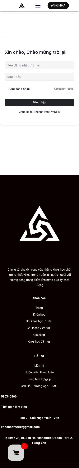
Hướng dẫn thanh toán (39, 372)
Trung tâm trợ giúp (39, 379)
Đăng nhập (58, 5)
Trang (39, 308)
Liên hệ (39, 365)
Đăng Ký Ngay (52, 111)
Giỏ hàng (39, 335)
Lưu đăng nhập (20, 88)
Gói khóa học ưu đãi (39, 321)
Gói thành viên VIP (39, 328)
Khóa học (39, 314)
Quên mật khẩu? (64, 88)
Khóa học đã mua (39, 341)
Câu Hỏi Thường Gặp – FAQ (39, 386)
